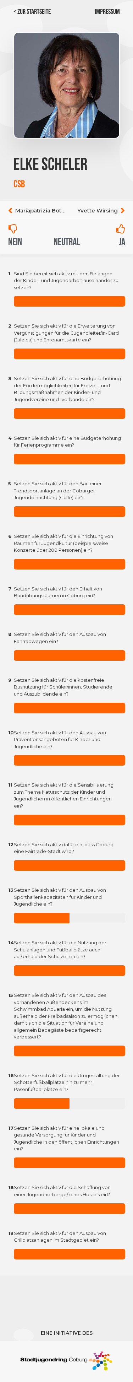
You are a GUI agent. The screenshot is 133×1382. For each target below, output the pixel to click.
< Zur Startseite (32, 12)
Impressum (107, 12)
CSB (19, 185)
